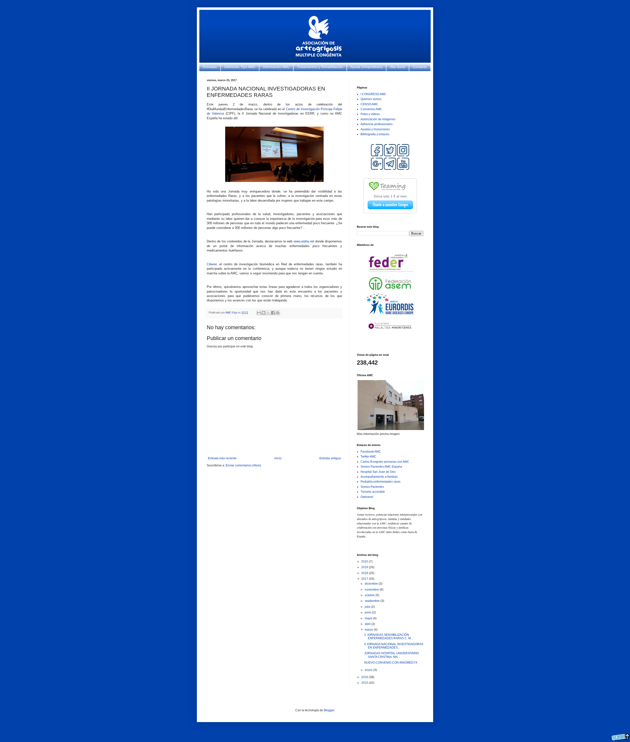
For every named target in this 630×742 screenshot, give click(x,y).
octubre (370, 595)
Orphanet (367, 497)
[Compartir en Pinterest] (277, 312)
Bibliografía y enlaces (375, 134)
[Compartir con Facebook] (272, 312)
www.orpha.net (304, 241)
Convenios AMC (371, 109)
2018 (365, 573)
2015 (365, 682)
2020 (365, 561)
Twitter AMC (368, 456)
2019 (365, 567)
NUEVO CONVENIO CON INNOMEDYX (390, 662)
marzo (369, 629)
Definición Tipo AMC (239, 67)
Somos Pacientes (372, 487)
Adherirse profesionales (377, 124)
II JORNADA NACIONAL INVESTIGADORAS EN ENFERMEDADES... (393, 645)
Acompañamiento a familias (379, 476)
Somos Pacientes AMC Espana (381, 466)
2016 (365, 677)
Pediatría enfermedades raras (380, 481)
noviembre (372, 589)
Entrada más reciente (222, 458)
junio (368, 612)
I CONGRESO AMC (373, 94)
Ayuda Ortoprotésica (366, 67)
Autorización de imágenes (378, 119)
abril (368, 624)
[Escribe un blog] (263, 312)
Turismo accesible (373, 491)
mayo (369, 618)
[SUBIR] (621, 737)
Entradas (210, 67)
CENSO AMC (369, 104)
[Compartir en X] (268, 312)
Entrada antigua (330, 458)
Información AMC (276, 67)
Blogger (329, 710)
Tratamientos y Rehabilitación (320, 67)
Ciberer (212, 264)
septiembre (372, 601)
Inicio (278, 458)
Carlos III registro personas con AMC (385, 461)
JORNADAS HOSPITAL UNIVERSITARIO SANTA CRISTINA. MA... (391, 655)
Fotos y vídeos (370, 114)
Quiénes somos (371, 99)
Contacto (420, 67)
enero (369, 670)
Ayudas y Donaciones (375, 129)
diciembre (372, 583)
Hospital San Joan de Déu (378, 472)
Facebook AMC (371, 451)
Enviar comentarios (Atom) (243, 465)
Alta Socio (397, 67)
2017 (365, 578)
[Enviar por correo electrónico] (258, 312)
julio (368, 606)
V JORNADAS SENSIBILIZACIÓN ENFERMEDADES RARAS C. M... (388, 636)
